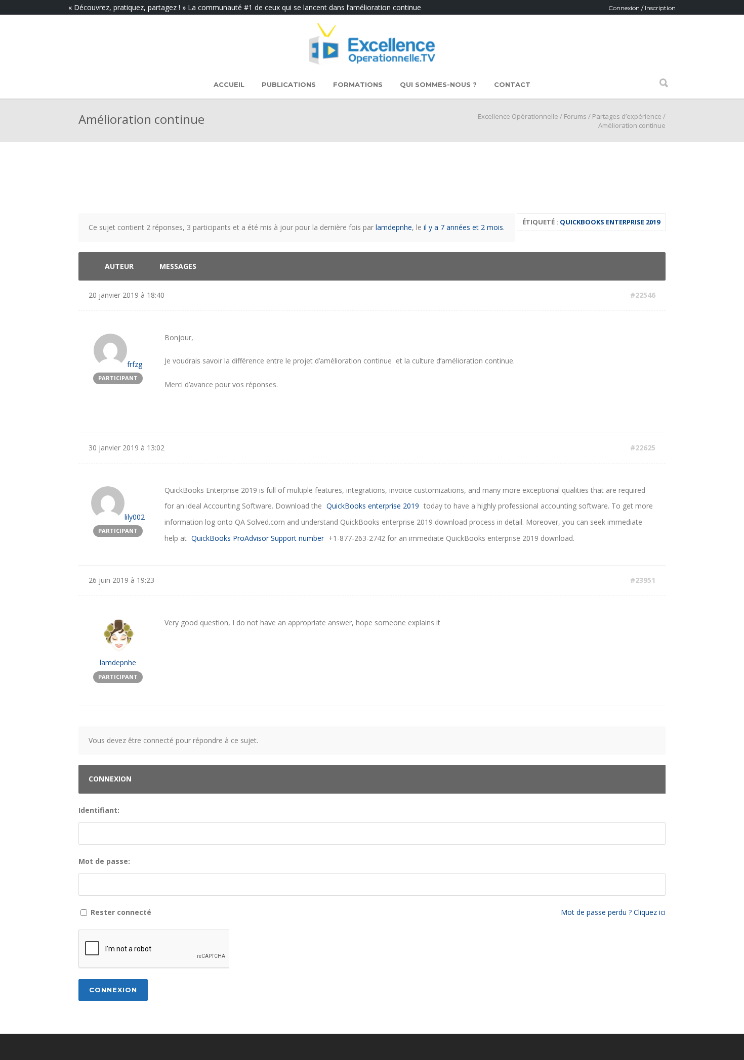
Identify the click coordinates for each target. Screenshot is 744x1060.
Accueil (229, 84)
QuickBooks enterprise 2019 (610, 221)
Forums (575, 116)
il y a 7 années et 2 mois (463, 227)
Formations (358, 84)
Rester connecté (121, 912)
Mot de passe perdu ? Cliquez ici (613, 912)
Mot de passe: (104, 861)
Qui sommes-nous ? (438, 84)
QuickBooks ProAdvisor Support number (257, 538)
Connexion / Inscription (642, 8)
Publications (289, 84)
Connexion (113, 990)
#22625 (642, 447)
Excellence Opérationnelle (518, 116)
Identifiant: (98, 810)
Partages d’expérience (627, 116)
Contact (512, 84)
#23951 (642, 580)
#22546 (642, 295)
